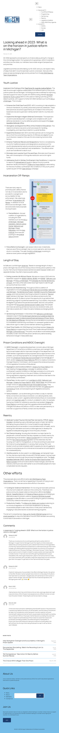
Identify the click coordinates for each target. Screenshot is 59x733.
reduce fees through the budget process (33, 385)
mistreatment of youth (23, 162)
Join (7, 720)
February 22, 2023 (13, 566)
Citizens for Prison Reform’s (25, 360)
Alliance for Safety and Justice (34, 503)
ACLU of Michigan (35, 251)
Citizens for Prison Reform (22, 382)
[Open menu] (30, 19)
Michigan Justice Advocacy (15, 331)
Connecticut (10, 389)
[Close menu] (36, 3)
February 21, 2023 (13, 535)
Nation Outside (32, 438)
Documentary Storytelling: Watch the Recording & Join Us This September (23, 648)
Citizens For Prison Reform (36, 164)
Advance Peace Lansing (35, 494)
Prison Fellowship (14, 229)
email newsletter (9, 516)
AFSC (33, 382)
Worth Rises (40, 382)
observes (25, 266)
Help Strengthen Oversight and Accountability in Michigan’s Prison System (23, 641)
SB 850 (34, 278)
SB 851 (43, 278)
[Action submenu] (43, 24)
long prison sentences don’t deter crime (30, 305)
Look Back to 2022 (35, 380)
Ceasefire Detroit (18, 494)
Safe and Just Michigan (45, 314)
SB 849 (29, 278)
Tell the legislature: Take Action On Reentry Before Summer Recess (20, 655)
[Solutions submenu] (45, 10)
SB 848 (24, 278)
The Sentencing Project (25, 292)
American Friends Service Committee (35, 290)
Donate (40, 34)
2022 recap (36, 453)
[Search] (40, 695)
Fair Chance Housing (19, 440)
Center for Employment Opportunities (37, 459)
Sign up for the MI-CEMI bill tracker (35, 514)
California (47, 387)
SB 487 (49, 358)
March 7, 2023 (12, 586)
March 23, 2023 (12, 602)
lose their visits (20, 400)
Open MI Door (26, 169)
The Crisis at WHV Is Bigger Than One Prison (18, 661)
